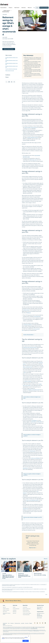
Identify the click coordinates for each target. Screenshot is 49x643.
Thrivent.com (31, 630)
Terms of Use (27, 623)
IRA (24, 372)
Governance (12, 623)
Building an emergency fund (33, 389)
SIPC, (36, 627)
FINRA (33, 627)
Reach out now (32, 547)
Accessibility (22, 623)
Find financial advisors (44, 7)
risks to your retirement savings (32, 500)
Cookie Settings (5, 623)
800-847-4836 (39, 617)
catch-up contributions (35, 458)
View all (45, 558)
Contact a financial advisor (9, 49)
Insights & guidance (7, 10)
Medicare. (29, 312)
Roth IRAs (40, 421)
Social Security (32, 450)
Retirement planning (5, 11)
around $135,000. (37, 316)
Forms (9, 623)
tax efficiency (34, 420)
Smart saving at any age (9, 70)
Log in (37, 7)
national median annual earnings (30, 127)
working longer (26, 309)
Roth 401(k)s (33, 421)
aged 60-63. (25, 508)
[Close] (29, 636)
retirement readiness (28, 324)
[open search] (34, 8)
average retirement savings (32, 137)
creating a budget (27, 381)
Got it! (26, 640)
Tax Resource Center (17, 623)
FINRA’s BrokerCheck (36, 630)
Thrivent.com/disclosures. (34, 628)
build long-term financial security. (30, 347)
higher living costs (33, 159)
